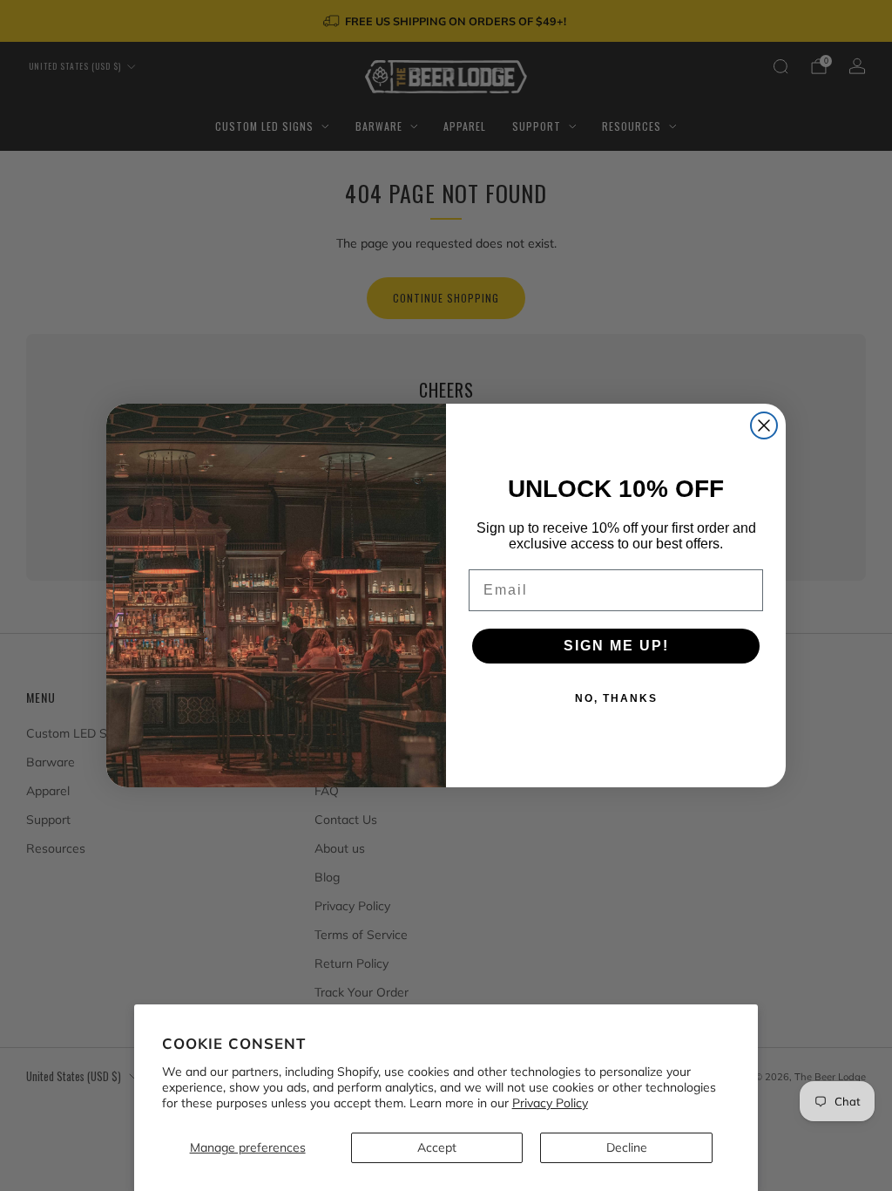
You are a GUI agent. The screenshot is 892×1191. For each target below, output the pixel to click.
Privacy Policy (550, 1103)
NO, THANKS (616, 698)
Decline (626, 1147)
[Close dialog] (764, 425)
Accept (436, 1147)
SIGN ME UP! (616, 645)
